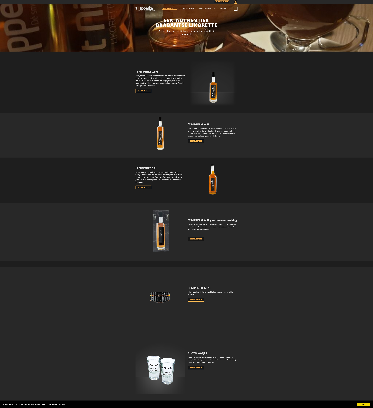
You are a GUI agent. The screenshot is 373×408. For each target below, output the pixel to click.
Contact (224, 8)
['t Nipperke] (145, 8)
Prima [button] (363, 404)
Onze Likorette (169, 8)
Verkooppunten (207, 8)
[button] (235, 2)
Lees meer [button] (61, 404)
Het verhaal (188, 8)
